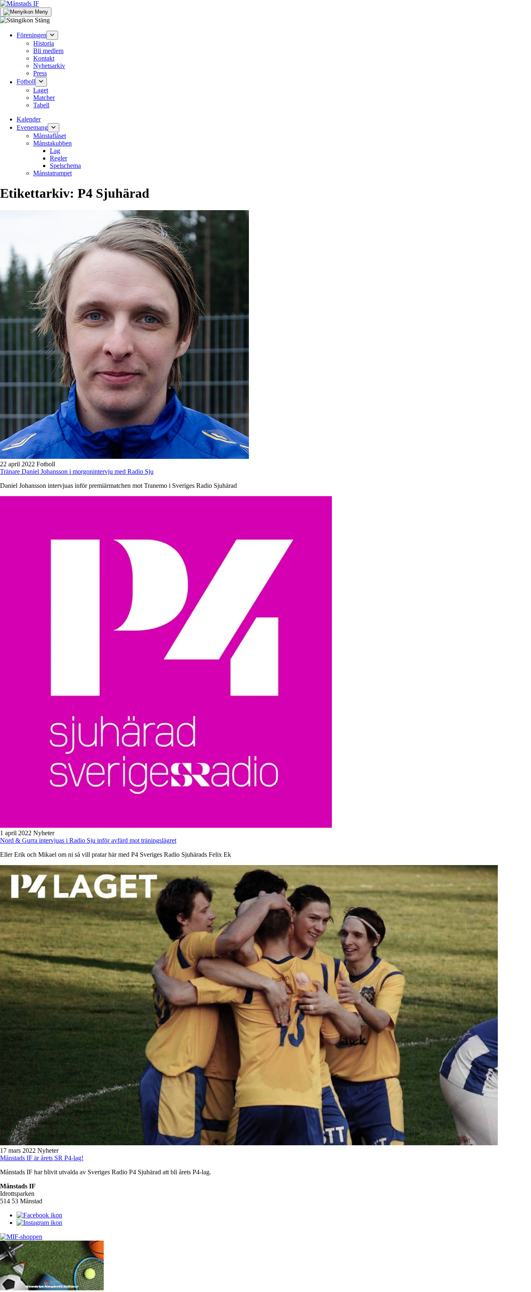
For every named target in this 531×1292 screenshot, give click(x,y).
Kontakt (43, 58)
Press (40, 73)
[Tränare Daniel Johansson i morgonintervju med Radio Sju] (124, 456)
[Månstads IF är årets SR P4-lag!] (249, 1143)
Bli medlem (48, 50)
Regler (58, 158)
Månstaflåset (49, 135)
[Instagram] (39, 1222)
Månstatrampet (52, 173)
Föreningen (31, 35)
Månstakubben (52, 143)
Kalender (29, 119)
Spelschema (65, 165)
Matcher (44, 97)
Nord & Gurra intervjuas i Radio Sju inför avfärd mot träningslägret (88, 840)
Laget (40, 90)
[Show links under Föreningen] (52, 35)
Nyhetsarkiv (49, 65)
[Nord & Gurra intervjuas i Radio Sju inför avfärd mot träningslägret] (166, 825)
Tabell (41, 105)
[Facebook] (39, 1215)
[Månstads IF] (19, 3)
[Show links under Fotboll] (41, 81)
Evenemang (32, 127)
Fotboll (26, 81)
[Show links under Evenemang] (53, 127)
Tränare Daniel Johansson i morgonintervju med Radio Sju (76, 471)
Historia (43, 43)
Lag (55, 150)
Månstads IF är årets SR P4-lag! (41, 1157)
